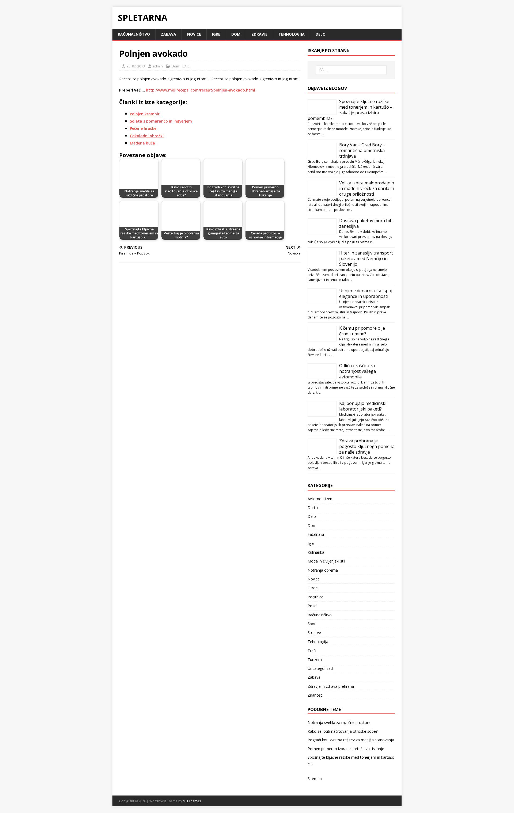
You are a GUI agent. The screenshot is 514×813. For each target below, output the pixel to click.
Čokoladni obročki (147, 135)
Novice (194, 34)
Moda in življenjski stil (326, 561)
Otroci (313, 587)
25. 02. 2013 (136, 66)
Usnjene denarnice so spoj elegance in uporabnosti (365, 293)
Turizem (315, 659)
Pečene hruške (143, 128)
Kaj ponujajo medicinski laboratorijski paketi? (362, 406)
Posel (312, 605)
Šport (312, 623)
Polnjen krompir (145, 113)
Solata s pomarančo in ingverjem (161, 121)
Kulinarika (316, 552)
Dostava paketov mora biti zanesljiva (365, 223)
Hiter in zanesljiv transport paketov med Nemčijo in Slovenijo (366, 258)
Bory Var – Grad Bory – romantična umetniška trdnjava (362, 150)
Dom (235, 34)
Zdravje (259, 34)
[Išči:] (351, 69)
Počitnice (315, 596)
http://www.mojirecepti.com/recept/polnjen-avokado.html (200, 90)
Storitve (314, 632)
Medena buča (142, 143)
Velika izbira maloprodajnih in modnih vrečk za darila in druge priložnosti (366, 188)
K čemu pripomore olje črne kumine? (362, 331)
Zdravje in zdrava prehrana (331, 686)
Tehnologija (291, 34)
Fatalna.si (316, 534)
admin (158, 66)
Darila (313, 507)
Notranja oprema (323, 570)
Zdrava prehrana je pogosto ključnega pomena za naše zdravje (367, 446)
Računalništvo (134, 34)
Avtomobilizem (321, 498)
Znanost (315, 695)
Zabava (168, 34)
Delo (321, 34)
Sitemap (315, 778)
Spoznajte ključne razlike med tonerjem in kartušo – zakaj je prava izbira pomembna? (350, 109)
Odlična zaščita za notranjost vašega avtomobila (357, 371)
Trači (312, 650)
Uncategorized (320, 668)
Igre (216, 34)
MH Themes (192, 801)
